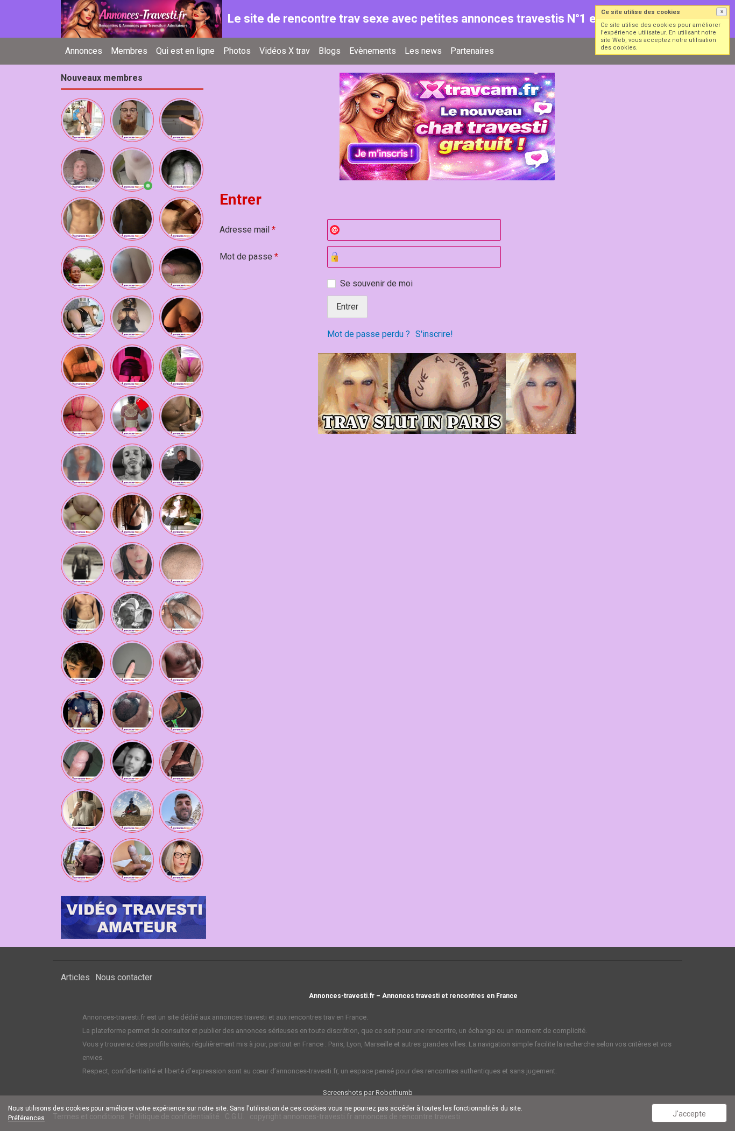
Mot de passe (249, 256)
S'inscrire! (434, 334)
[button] (721, 12)
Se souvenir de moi (376, 283)
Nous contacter (123, 977)
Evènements (372, 51)
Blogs (330, 51)
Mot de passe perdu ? (368, 334)
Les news (423, 51)
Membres (129, 51)
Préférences (26, 1118)
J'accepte (689, 1113)
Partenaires (472, 51)
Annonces (83, 51)
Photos (237, 51)
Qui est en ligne (185, 51)
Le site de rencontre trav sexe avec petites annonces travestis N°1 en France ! (438, 18)
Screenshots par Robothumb (368, 1092)
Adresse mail (247, 229)
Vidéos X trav (284, 51)
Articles (75, 977)
